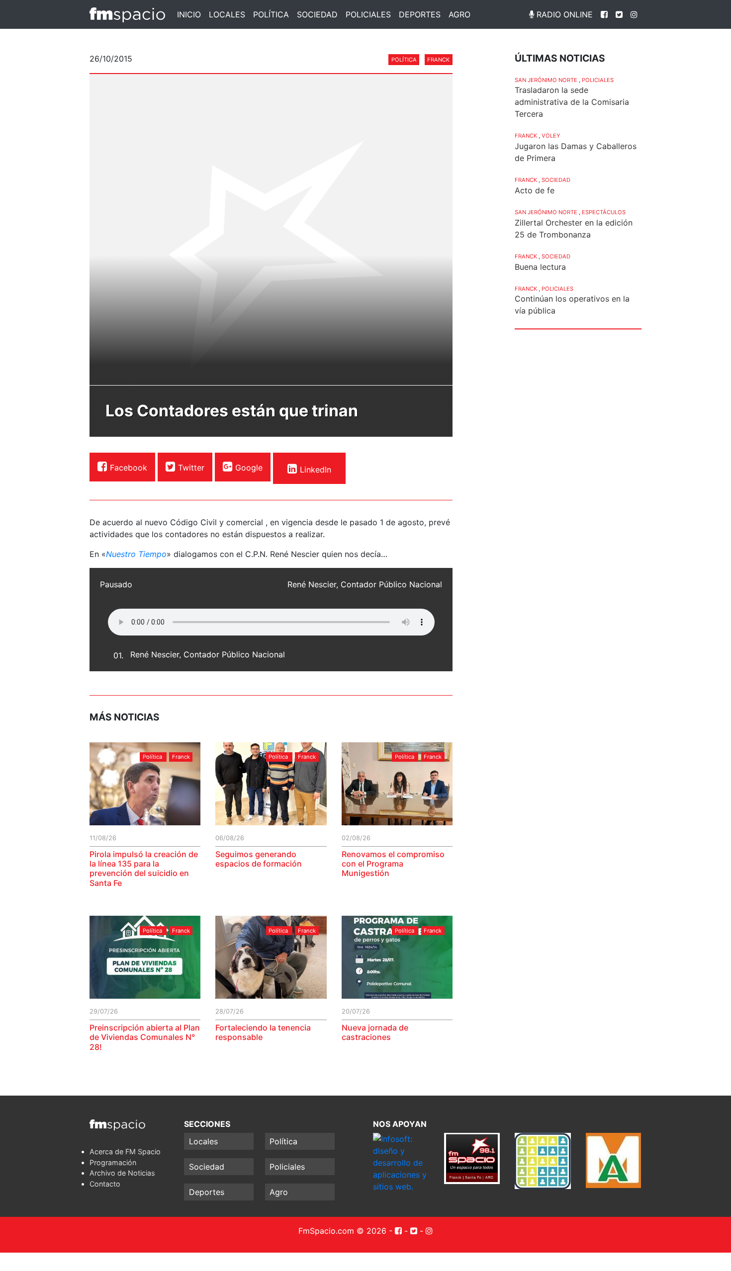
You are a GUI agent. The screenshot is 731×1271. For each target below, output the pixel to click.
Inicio (189, 14)
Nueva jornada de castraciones (375, 1032)
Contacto (105, 1184)
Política (271, 14)
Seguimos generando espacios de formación (258, 859)
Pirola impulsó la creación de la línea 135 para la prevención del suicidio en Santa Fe (144, 868)
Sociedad (317, 14)
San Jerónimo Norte (546, 80)
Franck (438, 59)
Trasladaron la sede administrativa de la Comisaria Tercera (572, 102)
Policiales (368, 14)
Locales (227, 14)
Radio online (563, 14)
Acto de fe (534, 190)
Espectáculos (604, 212)
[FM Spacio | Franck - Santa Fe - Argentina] (127, 14)
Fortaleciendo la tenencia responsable (263, 1032)
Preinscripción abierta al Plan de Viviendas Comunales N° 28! (145, 1037)
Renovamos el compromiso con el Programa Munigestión (393, 863)
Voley (551, 135)
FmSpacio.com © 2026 (342, 1231)
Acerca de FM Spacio (125, 1151)
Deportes (420, 14)
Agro (459, 14)
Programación (113, 1162)
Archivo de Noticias (122, 1173)
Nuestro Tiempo (136, 554)
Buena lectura (540, 267)
